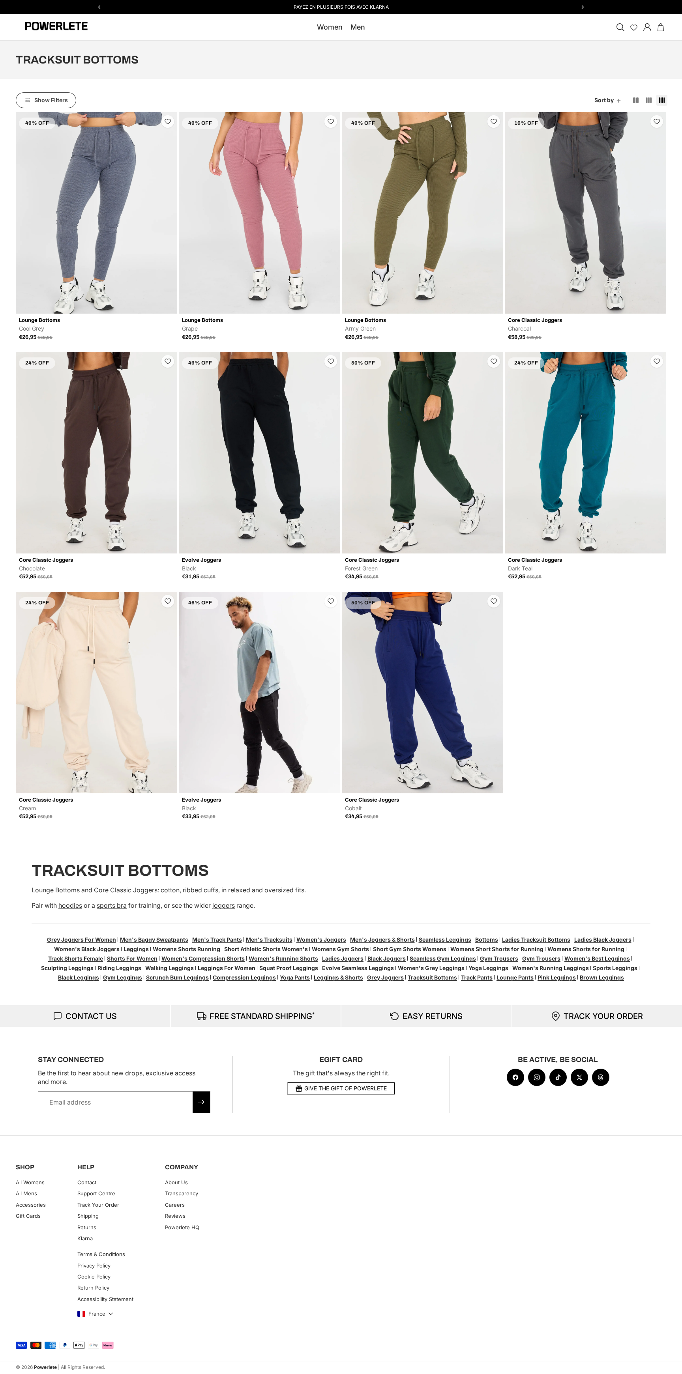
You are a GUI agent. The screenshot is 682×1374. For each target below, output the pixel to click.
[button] (608, 100)
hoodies (70, 905)
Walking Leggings (169, 968)
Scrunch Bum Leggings (177, 977)
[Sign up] (201, 1102)
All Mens (26, 1194)
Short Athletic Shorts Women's (266, 949)
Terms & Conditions (101, 1254)
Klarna (85, 1238)
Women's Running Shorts (283, 958)
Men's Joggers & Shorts (382, 939)
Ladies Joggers (342, 958)
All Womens (30, 1182)
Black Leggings (78, 977)
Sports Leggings (615, 968)
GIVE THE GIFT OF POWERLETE (345, 1088)
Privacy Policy (94, 1265)
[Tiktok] (558, 1077)
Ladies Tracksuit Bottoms (536, 939)
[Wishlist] (634, 27)
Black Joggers (386, 958)
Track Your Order (98, 1205)
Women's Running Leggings (550, 968)
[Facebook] (515, 1077)
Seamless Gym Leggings (443, 958)
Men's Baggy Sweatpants (154, 939)
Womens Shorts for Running (585, 949)
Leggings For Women (226, 968)
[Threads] (600, 1077)
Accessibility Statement (105, 1299)
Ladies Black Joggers (602, 939)
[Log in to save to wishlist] (167, 121)
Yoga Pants (295, 977)
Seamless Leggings (445, 939)
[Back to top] (667, 1362)
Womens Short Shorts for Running (496, 949)
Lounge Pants (515, 977)
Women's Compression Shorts (203, 958)
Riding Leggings (119, 968)
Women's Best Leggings (597, 958)
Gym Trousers (499, 958)
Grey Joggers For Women (81, 939)
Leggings (136, 949)
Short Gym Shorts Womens (409, 949)
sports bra (112, 905)
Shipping (88, 1216)
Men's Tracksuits (269, 939)
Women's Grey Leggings (431, 968)
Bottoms (486, 939)
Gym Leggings (122, 977)
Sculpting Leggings (67, 968)
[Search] (620, 27)
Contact (86, 1182)
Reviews (175, 1216)
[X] (579, 1077)
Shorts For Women (132, 958)
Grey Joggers (385, 977)
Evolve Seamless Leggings (358, 968)
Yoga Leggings (488, 968)
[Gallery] (96, 213)
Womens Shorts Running (186, 949)
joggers (223, 905)
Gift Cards (28, 1216)
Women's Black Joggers (87, 949)
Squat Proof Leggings (288, 968)
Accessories (31, 1205)
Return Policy (93, 1288)
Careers (175, 1205)
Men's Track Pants (217, 939)
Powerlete (45, 1367)
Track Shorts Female (75, 958)
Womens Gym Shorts (340, 949)
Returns (86, 1227)
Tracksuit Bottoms (432, 977)
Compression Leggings (244, 977)
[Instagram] (536, 1077)
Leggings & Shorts (338, 977)
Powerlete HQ (182, 1227)
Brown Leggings (602, 977)
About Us (176, 1182)
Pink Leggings (557, 977)
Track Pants (477, 977)
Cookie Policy (94, 1276)
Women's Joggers (321, 939)
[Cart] (660, 27)
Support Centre (96, 1194)
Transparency (181, 1194)
